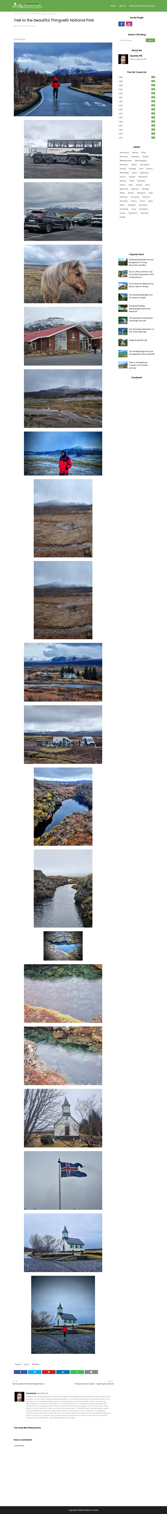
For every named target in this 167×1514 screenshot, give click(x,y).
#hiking (122, 193)
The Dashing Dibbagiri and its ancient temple (140, 296)
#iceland (22, 14)
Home (16, 14)
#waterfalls (144, 213)
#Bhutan (135, 152)
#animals (132, 177)
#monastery (135, 197)
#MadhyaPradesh (126, 161)
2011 (136, 138)
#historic (131, 193)
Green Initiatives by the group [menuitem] (142, 6)
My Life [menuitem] (122, 6)
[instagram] (129, 24)
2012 (136, 134)
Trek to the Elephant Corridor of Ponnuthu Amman (138, 365)
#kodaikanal (141, 193)
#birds (132, 181)
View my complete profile (138, 59)
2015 (136, 121)
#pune (150, 201)
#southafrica (143, 209)
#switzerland (132, 213)
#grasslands (124, 189)
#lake (151, 193)
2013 (136, 130)
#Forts (144, 152)
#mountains (124, 201)
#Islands (145, 157)
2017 (136, 113)
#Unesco (149, 169)
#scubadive (132, 205)
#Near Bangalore (141, 161)
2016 (136, 117)
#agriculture (144, 173)
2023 (136, 89)
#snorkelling (124, 209)
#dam (131, 185)
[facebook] (121, 24)
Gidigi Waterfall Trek (138, 340)
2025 (136, 81)
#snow (26, 1364)
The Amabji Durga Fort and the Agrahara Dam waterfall (141, 352)
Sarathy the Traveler (90, 1510)
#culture (122, 185)
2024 (136, 85)
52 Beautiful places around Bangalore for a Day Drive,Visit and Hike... (141, 262)
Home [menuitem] (113, 6)
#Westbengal (124, 173)
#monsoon (146, 197)
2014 (136, 125)
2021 (136, 97)
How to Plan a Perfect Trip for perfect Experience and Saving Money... (141, 274)
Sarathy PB (19, 26)
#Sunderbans (144, 165)
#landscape (124, 197)
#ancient (123, 177)
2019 (136, 105)
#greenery (135, 189)
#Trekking (35, 1364)
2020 (136, 101)
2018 (136, 109)
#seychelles (143, 205)
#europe (139, 185)
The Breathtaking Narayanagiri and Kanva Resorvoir (139, 309)
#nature (134, 201)
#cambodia (141, 181)
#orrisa (142, 201)
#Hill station (124, 157)
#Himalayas (135, 157)
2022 (136, 93)
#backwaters (143, 177)
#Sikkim (134, 165)
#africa (134, 173)
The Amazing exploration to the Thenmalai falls (141, 330)
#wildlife (122, 217)
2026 (136, 77)
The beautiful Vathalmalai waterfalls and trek (141, 319)
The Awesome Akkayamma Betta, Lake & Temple (141, 285)
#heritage (145, 189)
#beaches (123, 181)
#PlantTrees (124, 165)
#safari (122, 205)
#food (147, 185)
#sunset (122, 213)
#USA (141, 169)
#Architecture (124, 152)
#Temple (123, 169)
